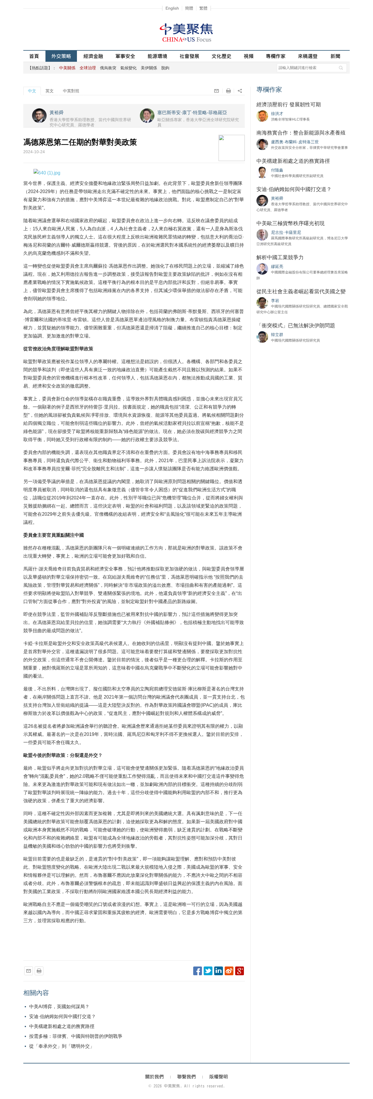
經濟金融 (93, 56)
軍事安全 (125, 56)
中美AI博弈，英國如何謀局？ (59, 1006)
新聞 (335, 56)
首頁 (34, 56)
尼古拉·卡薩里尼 (286, 232)
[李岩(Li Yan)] (262, 302)
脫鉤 (165, 68)
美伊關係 (149, 68)
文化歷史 (221, 56)
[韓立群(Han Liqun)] (262, 336)
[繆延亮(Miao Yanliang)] (262, 268)
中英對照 (71, 91)
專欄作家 (276, 56)
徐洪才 (277, 113)
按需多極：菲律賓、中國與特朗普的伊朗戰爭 (75, 1036)
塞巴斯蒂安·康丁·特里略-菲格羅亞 (192, 112)
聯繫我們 (186, 1076)
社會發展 (189, 56)
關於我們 (154, 1076)
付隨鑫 (277, 170)
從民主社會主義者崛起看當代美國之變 (301, 291)
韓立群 (277, 334)
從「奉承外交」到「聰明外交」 (61, 1046)
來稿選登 (308, 56)
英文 (49, 91)
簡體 (189, 8)
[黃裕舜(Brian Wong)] (262, 200)
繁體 (203, 8)
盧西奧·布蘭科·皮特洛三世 (295, 141)
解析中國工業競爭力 (280, 257)
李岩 (275, 300)
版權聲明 (218, 1076)
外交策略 (61, 56)
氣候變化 (128, 68)
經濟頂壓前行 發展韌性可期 (288, 104)
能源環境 (157, 56)
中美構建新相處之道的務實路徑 (61, 1026)
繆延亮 (277, 266)
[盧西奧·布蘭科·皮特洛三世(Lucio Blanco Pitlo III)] (262, 144)
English (172, 8)
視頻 (249, 56)
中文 (32, 91)
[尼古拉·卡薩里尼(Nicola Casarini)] (262, 234)
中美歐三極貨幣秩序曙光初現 (290, 223)
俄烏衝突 (108, 68)
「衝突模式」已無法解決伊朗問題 (295, 325)
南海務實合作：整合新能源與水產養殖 (301, 133)
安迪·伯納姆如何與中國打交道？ (62, 1016)
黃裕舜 (57, 112)
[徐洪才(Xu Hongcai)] (262, 115)
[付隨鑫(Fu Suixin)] (262, 172)
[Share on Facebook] (197, 971)
